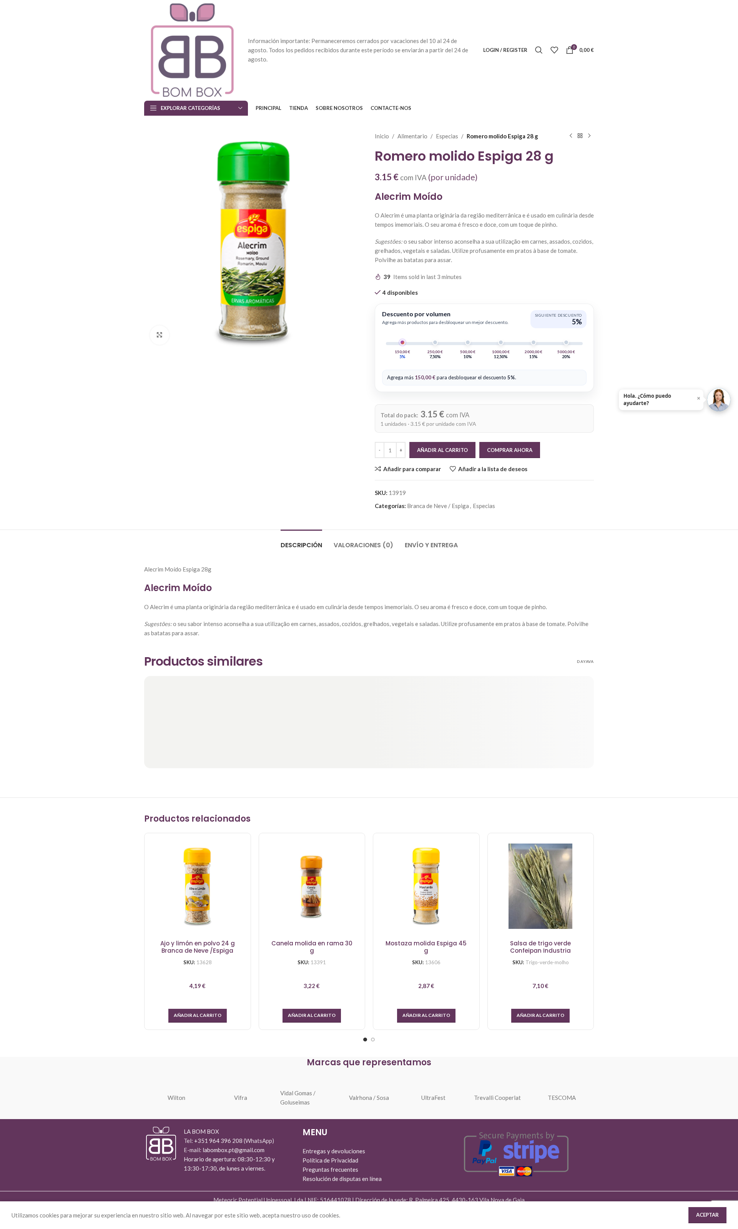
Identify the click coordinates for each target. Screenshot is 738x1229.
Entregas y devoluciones (334, 1151)
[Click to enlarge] (159, 335)
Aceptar (707, 1215)
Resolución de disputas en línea (342, 1178)
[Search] (539, 50)
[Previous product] (570, 136)
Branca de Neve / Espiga (438, 505)
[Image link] (161, 1142)
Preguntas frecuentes (330, 1169)
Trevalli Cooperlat (497, 1097)
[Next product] (589, 136)
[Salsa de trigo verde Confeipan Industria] (541, 886)
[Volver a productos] (580, 136)
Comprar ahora (509, 450)
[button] (197, 1016)
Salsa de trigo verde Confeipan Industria (540, 947)
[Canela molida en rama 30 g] (312, 886)
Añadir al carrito (442, 450)
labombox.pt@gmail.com (233, 1149)
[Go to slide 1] (365, 1039)
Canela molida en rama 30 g (311, 947)
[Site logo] (192, 49)
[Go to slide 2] (373, 1039)
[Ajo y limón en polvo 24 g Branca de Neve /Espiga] (197, 886)
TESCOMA (562, 1097)
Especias (447, 136)
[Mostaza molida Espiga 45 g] (426, 886)
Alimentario (412, 136)
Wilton (176, 1097)
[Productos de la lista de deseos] (554, 50)
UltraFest (433, 1097)
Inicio (382, 136)
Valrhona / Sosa (369, 1097)
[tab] (301, 541)
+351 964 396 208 (219, 1140)
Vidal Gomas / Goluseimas (298, 1097)
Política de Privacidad (330, 1160)
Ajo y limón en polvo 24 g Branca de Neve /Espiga (197, 947)
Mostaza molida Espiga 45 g (426, 947)
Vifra (240, 1097)
